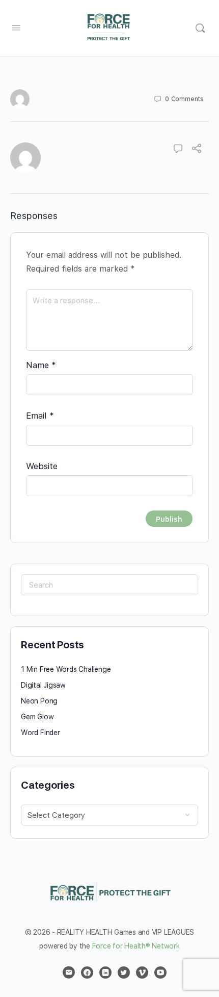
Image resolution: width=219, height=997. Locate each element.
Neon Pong (39, 701)
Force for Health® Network (136, 946)
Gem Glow (37, 717)
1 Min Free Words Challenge (66, 669)
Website (42, 466)
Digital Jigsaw (43, 685)
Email (40, 415)
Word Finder (40, 732)
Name (41, 365)
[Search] (200, 28)
